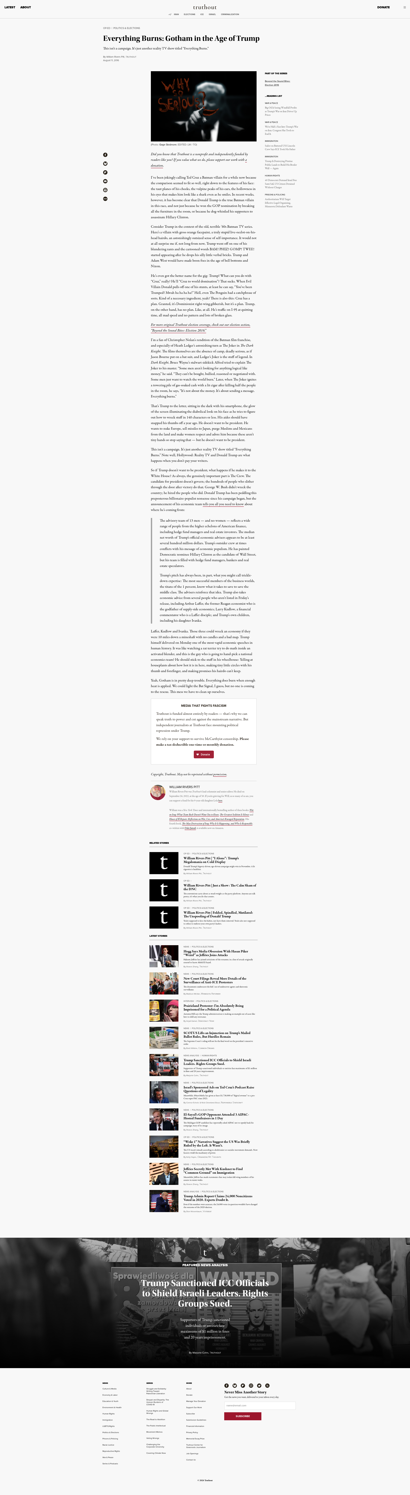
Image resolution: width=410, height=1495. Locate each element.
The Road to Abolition (155, 1419)
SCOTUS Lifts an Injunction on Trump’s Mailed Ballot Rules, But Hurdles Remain (217, 1035)
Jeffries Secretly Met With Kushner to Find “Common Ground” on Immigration (213, 1171)
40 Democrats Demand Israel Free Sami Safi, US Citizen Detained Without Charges (281, 184)
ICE (202, 14)
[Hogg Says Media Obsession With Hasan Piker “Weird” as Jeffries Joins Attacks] (163, 956)
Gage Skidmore (167, 144)
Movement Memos (154, 1432)
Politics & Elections (126, 28)
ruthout (131, 57)
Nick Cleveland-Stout (210, 1102)
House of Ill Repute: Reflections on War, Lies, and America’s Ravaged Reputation (206, 819)
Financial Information (195, 1426)
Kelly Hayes (191, 1157)
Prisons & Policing (110, 1438)
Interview (189, 1001)
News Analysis (191, 1055)
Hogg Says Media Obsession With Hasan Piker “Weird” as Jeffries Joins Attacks (216, 953)
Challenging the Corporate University (155, 1445)
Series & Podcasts (110, 1463)
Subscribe (190, 1413)
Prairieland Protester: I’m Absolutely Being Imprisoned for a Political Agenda (213, 1007)
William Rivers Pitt (115, 56)
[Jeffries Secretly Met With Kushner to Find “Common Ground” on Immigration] (163, 1174)
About (25, 7)
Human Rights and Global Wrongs (157, 1412)
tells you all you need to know (223, 504)
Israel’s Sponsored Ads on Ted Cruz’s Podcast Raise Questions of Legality (219, 1089)
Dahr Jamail (190, 828)
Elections (189, 14)
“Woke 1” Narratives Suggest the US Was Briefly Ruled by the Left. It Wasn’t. (217, 1143)
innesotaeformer (210, 994)
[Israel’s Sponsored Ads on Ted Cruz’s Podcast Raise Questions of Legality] (163, 1092)
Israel (212, 14)
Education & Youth (110, 1401)
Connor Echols (192, 1102)
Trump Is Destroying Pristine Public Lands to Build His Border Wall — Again (281, 165)
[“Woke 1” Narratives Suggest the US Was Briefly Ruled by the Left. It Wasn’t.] (163, 1147)
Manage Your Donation (196, 1401)
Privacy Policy (192, 1432)
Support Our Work (194, 1407)
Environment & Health (112, 1407)
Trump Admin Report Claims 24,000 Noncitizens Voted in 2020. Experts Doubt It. (218, 1198)
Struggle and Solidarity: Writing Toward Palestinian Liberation (156, 1391)
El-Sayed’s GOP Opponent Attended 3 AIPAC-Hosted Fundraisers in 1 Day (216, 1116)
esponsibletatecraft (232, 1103)
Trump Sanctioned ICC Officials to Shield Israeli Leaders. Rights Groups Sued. (217, 1062)
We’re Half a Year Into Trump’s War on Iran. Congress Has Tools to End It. (281, 130)
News (186, 946)
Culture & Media (109, 1388)
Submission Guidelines (196, 1420)
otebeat (207, 1211)
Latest (9, 7)
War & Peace (107, 1457)
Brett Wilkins (191, 1048)
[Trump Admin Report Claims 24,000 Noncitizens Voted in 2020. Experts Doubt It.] (163, 1201)
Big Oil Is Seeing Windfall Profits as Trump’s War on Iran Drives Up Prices (281, 111)
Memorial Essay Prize (195, 1438)
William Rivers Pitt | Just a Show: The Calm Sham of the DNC (220, 887)
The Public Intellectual (156, 1425)
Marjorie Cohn (192, 1075)
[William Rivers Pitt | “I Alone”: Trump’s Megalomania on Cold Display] (163, 863)
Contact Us (191, 1459)
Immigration (107, 1420)
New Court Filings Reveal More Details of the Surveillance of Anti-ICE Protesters (215, 980)
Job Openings (192, 1453)
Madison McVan (193, 993)
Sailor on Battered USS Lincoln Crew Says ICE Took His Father (280, 147)
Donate (383, 7)
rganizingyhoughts (209, 1157)
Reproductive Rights (111, 1451)
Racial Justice (108, 1444)
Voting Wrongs (152, 1438)
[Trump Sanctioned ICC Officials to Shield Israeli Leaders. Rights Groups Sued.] (163, 1065)
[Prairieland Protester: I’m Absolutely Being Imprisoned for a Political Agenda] (163, 1011)
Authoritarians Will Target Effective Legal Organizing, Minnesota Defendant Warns (278, 203)
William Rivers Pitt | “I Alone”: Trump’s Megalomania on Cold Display (211, 860)
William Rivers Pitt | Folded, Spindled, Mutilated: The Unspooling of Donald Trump (218, 914)
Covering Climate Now (156, 1453)
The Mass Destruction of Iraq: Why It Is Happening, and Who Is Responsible (217, 824)
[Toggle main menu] (400, 7)
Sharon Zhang (192, 966)
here (220, 800)
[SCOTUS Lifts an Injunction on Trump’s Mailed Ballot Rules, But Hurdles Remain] (163, 1038)
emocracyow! (206, 1021)
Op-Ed (106, 28)
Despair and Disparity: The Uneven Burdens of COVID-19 (157, 1402)
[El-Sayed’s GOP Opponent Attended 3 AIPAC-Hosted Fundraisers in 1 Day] (163, 1119)
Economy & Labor (110, 1395)
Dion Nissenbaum (194, 1211)
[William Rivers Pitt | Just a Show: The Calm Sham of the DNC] (163, 890)
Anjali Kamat (191, 1021)
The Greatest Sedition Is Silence (234, 815)
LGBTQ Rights (108, 1426)
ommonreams (206, 1048)
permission (219, 774)
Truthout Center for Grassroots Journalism (196, 1446)
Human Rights (209, 1055)
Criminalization (230, 14)
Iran (176, 14)
